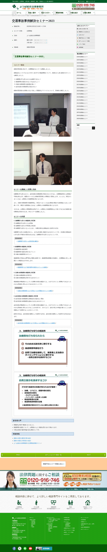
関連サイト (84, 521)
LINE (25, 548)
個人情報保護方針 (86, 527)
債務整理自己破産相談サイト (53, 507)
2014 (78, 94)
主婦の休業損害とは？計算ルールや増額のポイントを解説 (35, 291)
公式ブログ (81, 35)
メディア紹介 (82, 44)
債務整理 (33, 524)
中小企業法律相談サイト (36, 507)
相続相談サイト (70, 507)
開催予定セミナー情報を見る (53, 464)
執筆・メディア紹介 (69, 532)
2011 (78, 103)
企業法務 (33, 522)
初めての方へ (45, 13)
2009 (78, 109)
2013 (78, 97)
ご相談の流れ (90, 489)
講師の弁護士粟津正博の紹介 (22, 438)
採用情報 (81, 47)
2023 (78, 66)
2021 (78, 72)
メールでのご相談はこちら (74, 489)
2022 (78, 69)
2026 (78, 56)
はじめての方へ (51, 517)
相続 (32, 525)
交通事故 (33, 521)
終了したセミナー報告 (84, 41)
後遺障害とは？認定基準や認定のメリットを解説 (32, 267)
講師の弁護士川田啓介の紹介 (22, 440)
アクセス (82, 1)
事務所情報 (59, 13)
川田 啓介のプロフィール (40, 42)
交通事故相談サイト (18, 507)
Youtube (30, 548)
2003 (78, 118)
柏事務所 (67, 524)
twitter (19, 548)
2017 (78, 84)
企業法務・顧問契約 (52, 526)
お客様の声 (50, 521)
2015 (78, 90)
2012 (78, 100)
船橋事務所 (67, 526)
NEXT (89, 455)
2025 (78, 59)
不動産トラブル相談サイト (87, 507)
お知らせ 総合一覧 (83, 28)
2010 (78, 106)
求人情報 (44, 548)
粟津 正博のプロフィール (40, 40)
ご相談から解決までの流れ (54, 519)
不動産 (32, 526)
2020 (78, 75)
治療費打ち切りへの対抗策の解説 (28, 241)
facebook (14, 548)
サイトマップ (91, 1)
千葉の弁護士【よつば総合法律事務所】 (28, 7)
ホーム (19, 13)
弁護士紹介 (74, 13)
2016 (78, 87)
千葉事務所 (67, 523)
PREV (18, 455)
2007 (78, 112)
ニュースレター (85, 517)
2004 (78, 115)
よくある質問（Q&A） (53, 520)
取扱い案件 (32, 13)
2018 (78, 81)
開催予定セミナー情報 (84, 38)
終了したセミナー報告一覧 (53, 455)
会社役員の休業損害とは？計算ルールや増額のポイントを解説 (36, 323)
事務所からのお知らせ (84, 31)
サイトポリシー (85, 529)
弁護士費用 (87, 13)
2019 (78, 78)
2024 (78, 63)
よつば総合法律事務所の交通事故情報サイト (27, 443)
